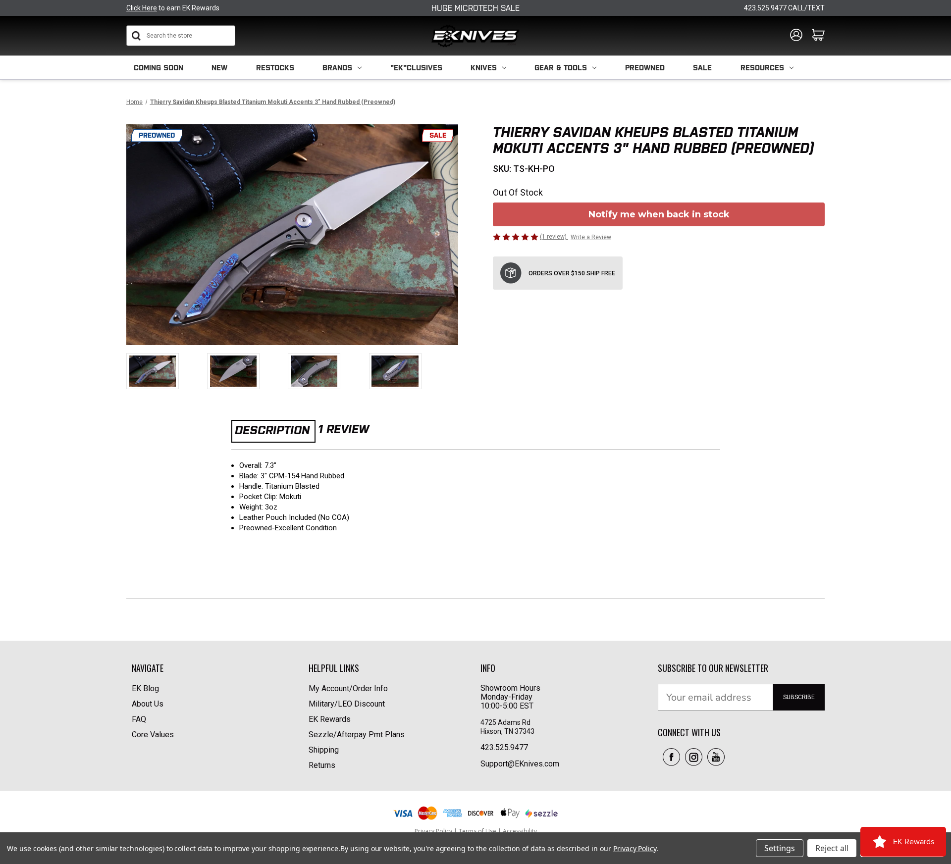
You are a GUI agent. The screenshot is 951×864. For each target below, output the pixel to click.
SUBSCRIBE (799, 697)
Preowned (645, 67)
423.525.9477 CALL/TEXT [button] (784, 8)
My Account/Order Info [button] (348, 688)
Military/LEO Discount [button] (347, 704)
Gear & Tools (560, 67)
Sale (702, 67)
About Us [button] (147, 704)
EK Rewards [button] (330, 719)
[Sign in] (796, 36)
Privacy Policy (634, 848)
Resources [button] (762, 67)
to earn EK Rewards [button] (172, 8)
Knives (484, 67)
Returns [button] (322, 765)
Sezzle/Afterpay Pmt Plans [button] (357, 734)
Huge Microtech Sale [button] (475, 7)
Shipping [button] (324, 750)
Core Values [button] (153, 734)
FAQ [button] (139, 719)
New (219, 67)
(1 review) (554, 236)
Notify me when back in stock (659, 214)
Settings (779, 848)
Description (272, 430)
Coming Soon (158, 67)
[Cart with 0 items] (818, 36)
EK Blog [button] (145, 688)
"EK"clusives (416, 67)
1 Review (343, 429)
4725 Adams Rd (505, 722)
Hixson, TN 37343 (508, 731)
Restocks (275, 67)
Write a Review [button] (591, 237)
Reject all (831, 848)
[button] (671, 757)
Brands (337, 67)
